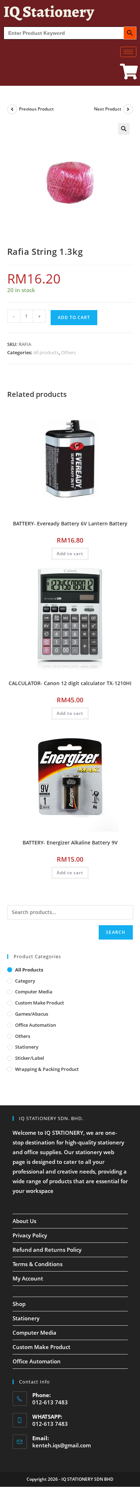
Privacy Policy (30, 1235)
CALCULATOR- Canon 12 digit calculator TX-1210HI (70, 683)
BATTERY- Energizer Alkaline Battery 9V (70, 842)
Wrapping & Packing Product (47, 1069)
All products (46, 352)
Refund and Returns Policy (47, 1249)
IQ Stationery (49, 11)
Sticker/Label (29, 1058)
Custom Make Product (39, 1002)
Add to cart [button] (70, 554)
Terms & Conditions (37, 1264)
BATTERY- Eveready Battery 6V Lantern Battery (70, 523)
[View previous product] (12, 109)
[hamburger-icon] (128, 52)
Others (68, 352)
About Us (24, 1221)
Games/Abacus (31, 1014)
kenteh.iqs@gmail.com (61, 1445)
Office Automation (35, 1025)
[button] (124, 129)
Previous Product (36, 109)
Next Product (107, 109)
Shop (19, 1303)
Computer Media (33, 991)
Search (115, 932)
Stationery (26, 1047)
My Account (28, 1278)
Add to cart (74, 317)
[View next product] (128, 109)
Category (25, 981)
